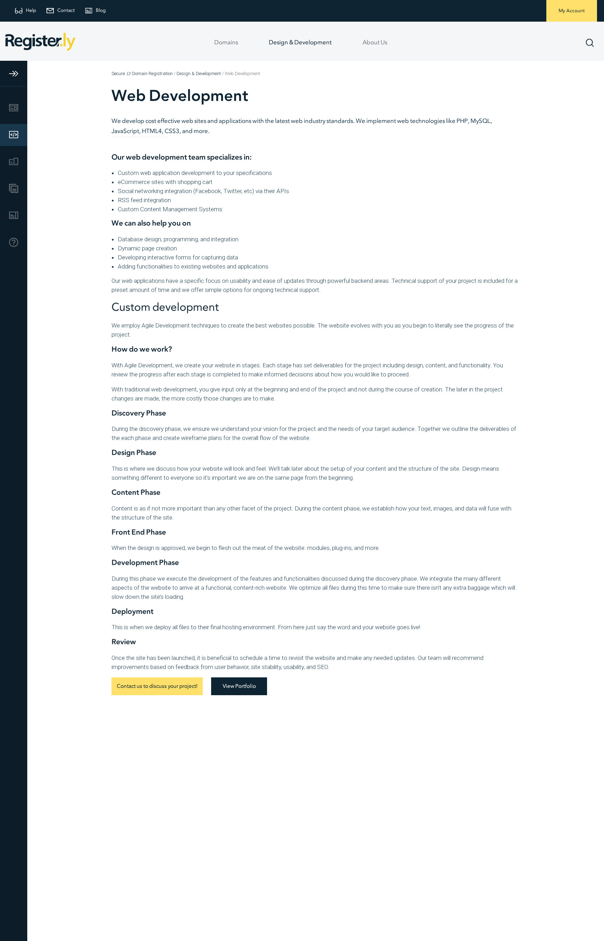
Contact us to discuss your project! (157, 686)
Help (31, 11)
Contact (66, 11)
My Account (572, 11)
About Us (374, 42)
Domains (226, 42)
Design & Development (300, 42)
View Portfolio (239, 686)
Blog (101, 11)
